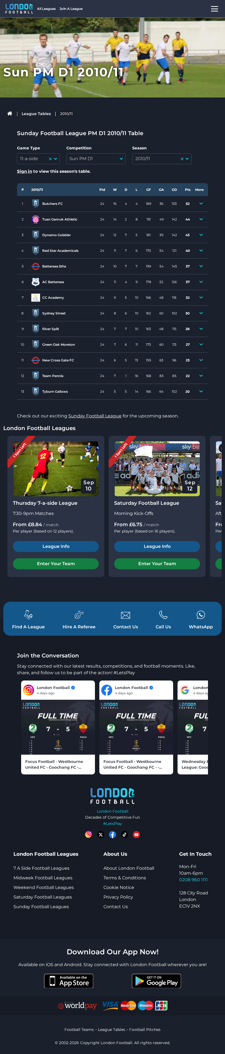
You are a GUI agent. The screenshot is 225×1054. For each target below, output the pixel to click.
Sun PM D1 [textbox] (81, 158)
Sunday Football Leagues (41, 906)
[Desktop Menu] (214, 8)
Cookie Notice (118, 887)
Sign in (24, 171)
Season (139, 148)
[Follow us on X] (100, 834)
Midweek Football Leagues (42, 877)
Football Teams (79, 1029)
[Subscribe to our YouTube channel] (136, 834)
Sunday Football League (95, 416)
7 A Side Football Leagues (41, 868)
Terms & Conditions (124, 877)
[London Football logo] (19, 8)
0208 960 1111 (193, 879)
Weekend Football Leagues (43, 887)
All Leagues (46, 9)
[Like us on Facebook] (112, 834)
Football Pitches (145, 1029)
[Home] (10, 113)
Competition (79, 148)
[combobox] (38, 158)
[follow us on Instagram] (88, 834)
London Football (112, 811)
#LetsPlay (112, 823)
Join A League (71, 9)
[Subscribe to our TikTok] (124, 834)
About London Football (128, 868)
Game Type (28, 148)
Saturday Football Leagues (42, 897)
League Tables (36, 113)
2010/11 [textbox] (142, 158)
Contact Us (115, 906)
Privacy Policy (118, 897)
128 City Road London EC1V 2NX (193, 899)
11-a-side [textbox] (29, 158)
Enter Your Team (56, 563)
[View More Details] (201, 203)
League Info (56, 546)
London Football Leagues (39, 428)
